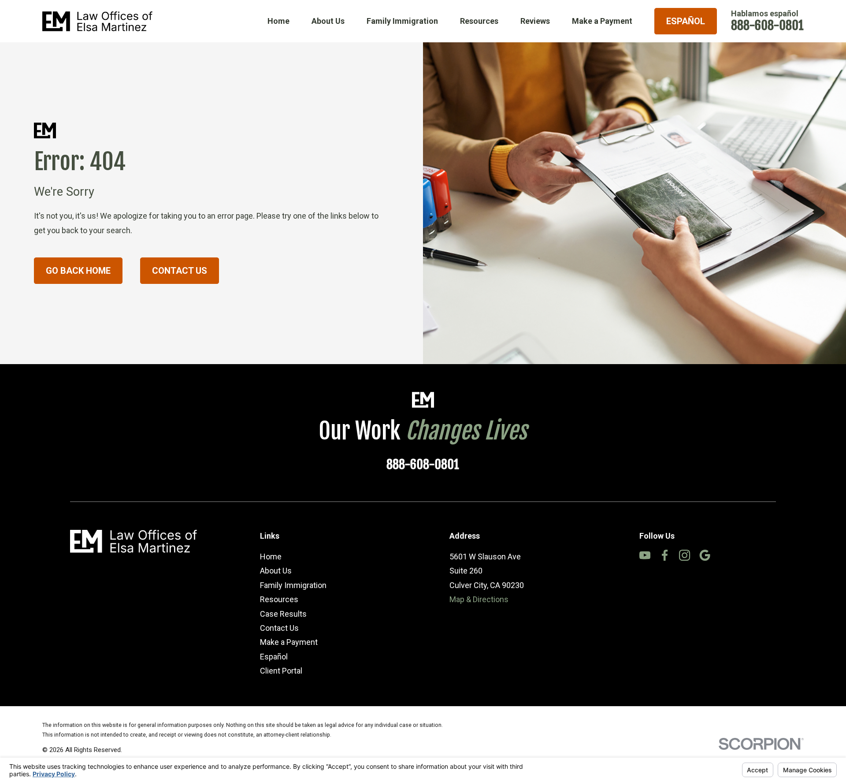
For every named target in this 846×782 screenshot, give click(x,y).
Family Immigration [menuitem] (402, 21)
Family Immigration (293, 585)
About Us (276, 570)
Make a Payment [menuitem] (602, 21)
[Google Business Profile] (704, 555)
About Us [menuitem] (328, 21)
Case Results (283, 613)
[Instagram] (684, 555)
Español (685, 21)
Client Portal (281, 670)
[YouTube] (644, 555)
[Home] (97, 21)
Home (271, 556)
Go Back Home (78, 270)
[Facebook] (664, 555)
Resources (279, 599)
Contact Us (179, 270)
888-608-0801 (767, 25)
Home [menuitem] (278, 21)
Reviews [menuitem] (535, 21)
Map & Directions (478, 599)
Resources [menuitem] (479, 21)
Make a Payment (289, 642)
